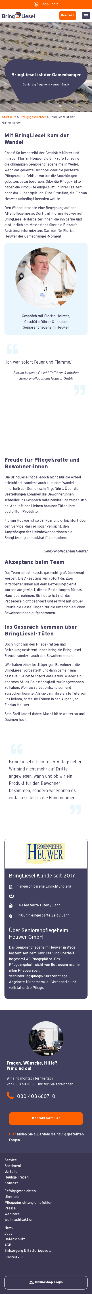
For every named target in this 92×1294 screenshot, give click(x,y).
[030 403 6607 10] (10, 1095)
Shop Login (49, 4)
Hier (12, 1134)
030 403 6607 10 (36, 1097)
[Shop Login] (36, 4)
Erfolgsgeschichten (32, 117)
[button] (86, 15)
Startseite (9, 117)
